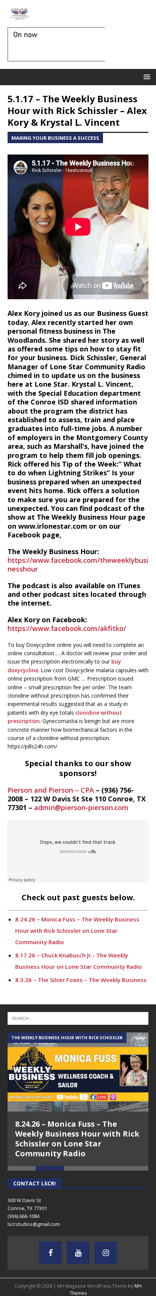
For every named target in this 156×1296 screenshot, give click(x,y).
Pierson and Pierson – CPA (51, 790)
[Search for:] (78, 1018)
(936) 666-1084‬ (23, 1216)
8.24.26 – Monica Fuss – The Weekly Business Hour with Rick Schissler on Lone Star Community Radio (77, 930)
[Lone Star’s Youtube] (78, 1252)
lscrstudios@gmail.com (34, 1224)
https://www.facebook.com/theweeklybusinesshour (78, 564)
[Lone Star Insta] (105, 1252)
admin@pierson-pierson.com (81, 807)
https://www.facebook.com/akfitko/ (67, 628)
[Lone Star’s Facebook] (50, 1252)
